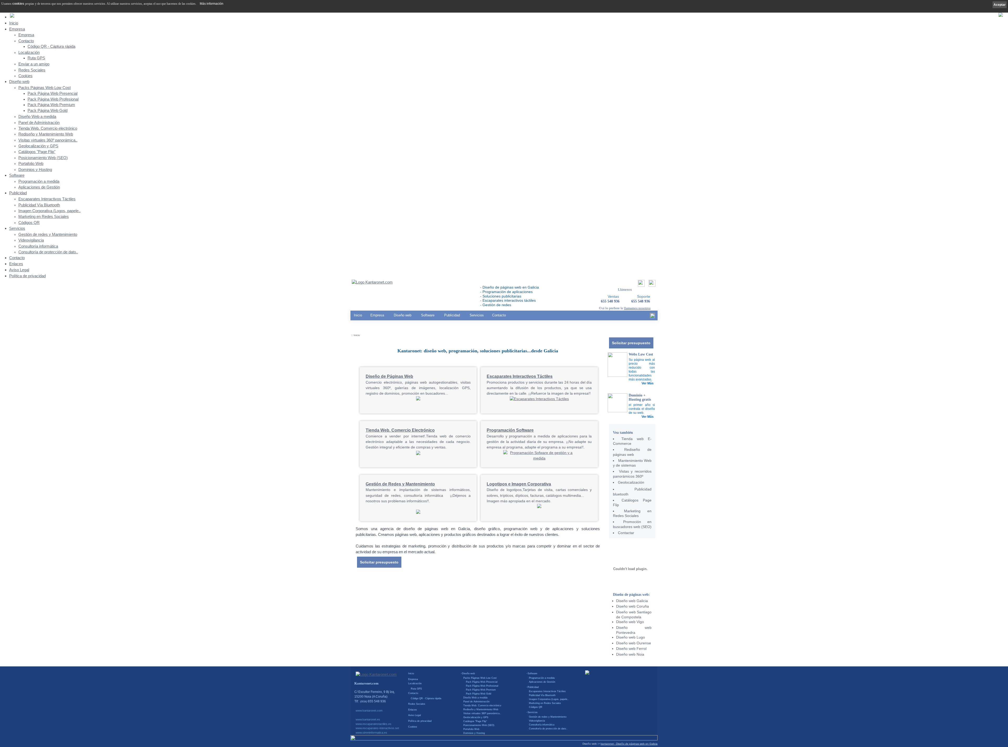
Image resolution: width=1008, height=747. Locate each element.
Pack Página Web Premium (51, 105)
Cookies (25, 76)
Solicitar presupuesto (631, 343)
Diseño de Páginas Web (389, 376)
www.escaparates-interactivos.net (377, 728)
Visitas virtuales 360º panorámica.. (47, 140)
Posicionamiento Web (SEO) (43, 158)
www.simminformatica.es (371, 732)
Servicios (17, 228)
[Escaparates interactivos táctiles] (539, 399)
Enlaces (16, 264)
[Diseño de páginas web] (418, 399)
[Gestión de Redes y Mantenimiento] (418, 512)
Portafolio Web (30, 163)
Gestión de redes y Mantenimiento (47, 234)
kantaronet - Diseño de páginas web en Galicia (629, 743)
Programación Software (510, 430)
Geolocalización (631, 482)
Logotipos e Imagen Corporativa (519, 484)
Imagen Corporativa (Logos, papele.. (49, 211)
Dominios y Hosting (35, 170)
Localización (29, 52)
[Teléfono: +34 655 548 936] (651, 285)
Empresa (17, 29)
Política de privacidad (27, 276)
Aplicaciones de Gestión (39, 187)
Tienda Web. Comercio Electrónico (400, 430)
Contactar (626, 533)
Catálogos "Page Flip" (36, 152)
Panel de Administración (39, 123)
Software (16, 175)
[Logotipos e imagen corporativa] (539, 507)
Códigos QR (29, 223)
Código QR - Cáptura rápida (51, 46)
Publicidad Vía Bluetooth (39, 205)
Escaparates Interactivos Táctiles (47, 199)
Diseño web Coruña (632, 606)
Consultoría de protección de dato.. (48, 252)
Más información (211, 4)
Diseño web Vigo (630, 622)
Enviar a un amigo (33, 64)
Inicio (13, 23)
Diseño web (19, 81)
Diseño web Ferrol (631, 648)
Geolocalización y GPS (38, 146)
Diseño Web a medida (37, 116)
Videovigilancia (31, 240)
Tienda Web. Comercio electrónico (47, 128)
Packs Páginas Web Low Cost (44, 88)
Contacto (26, 41)
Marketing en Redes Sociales (43, 217)
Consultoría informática (38, 246)
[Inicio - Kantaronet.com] (372, 282)
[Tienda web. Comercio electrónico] (418, 454)
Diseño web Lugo (630, 637)
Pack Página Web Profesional (53, 99)
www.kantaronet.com (369, 710)
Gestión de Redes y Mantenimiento (400, 484)
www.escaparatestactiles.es (373, 723)
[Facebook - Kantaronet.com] (652, 317)
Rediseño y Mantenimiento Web (45, 134)
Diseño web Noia (630, 654)
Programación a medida (38, 181)
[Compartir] (640, 285)
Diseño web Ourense (633, 643)
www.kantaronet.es (368, 719)
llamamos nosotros (637, 308)
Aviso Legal (19, 270)
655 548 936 (640, 301)
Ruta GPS (36, 58)
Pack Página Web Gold (47, 110)
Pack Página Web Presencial (52, 93)
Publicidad (18, 193)
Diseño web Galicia (632, 601)
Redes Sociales (31, 70)
